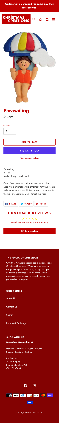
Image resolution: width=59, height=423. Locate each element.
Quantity (7, 125)
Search (9, 315)
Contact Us (11, 306)
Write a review (29, 231)
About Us (11, 298)
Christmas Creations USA (33, 412)
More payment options (29, 157)
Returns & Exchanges (16, 323)
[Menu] (53, 19)
